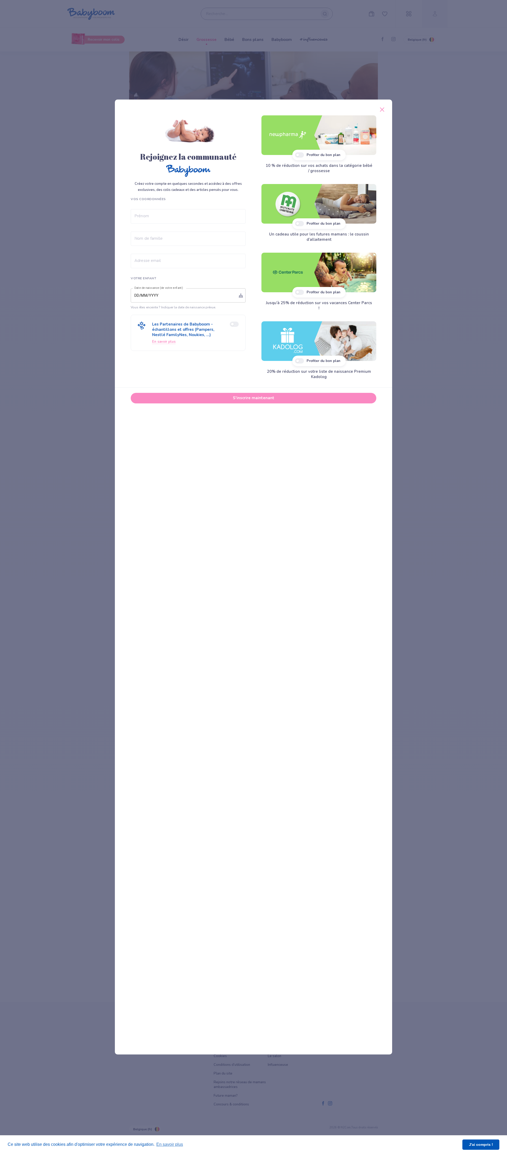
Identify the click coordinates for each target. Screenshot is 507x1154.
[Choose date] (241, 295)
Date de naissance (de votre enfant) (158, 288)
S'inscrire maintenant (253, 398)
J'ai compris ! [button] (481, 1144)
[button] (188, 333)
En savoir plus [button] (169, 1144)
